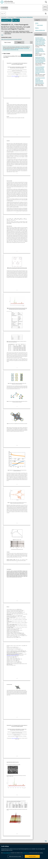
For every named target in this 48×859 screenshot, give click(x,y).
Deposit (45, 6)
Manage (45, 9)
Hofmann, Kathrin (8, 31)
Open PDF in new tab (27, 55)
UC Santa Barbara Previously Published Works (24, 17)
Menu (2, 13)
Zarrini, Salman (15, 32)
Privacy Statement (6, 852)
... (31, 42)
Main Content (6, 53)
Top (46, 841)
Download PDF (5, 20)
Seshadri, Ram (29, 32)
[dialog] (24, 851)
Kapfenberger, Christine (24, 31)
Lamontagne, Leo (8, 32)
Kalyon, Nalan (15, 31)
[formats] (10, 20)
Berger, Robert (23, 32)
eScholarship (3, 17)
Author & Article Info (40, 30)
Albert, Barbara (8, 33)
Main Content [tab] (7, 42)
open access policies (19, 48)
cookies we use (26, 852)
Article (36, 23)
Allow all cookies (32, 856)
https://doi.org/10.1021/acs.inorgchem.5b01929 (11, 39)
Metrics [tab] (19, 42)
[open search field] (46, 2)
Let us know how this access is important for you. (16, 49)
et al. (2, 34)
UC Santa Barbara (4, 8)
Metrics (37, 28)
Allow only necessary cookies (15, 856)
